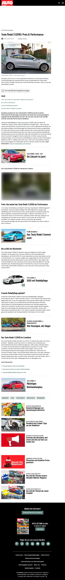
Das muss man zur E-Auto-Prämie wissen (16, 369)
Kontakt (37, 568)
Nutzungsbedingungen (32, 555)
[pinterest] (17, 544)
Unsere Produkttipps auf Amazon (20, 144)
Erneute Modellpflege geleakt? (9, 105)
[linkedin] (32, 544)
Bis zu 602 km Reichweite (8, 102)
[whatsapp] (43, 544)
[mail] (48, 544)
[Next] (48, 59)
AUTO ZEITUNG (4, 30)
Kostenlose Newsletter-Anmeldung (32, 512)
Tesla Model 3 (25, 122)
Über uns (37, 565)
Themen (43, 565)
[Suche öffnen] (59, 3)
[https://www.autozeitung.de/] (7, 3)
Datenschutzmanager (32, 558)
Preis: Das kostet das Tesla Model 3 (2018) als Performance (17, 99)
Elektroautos (31, 398)
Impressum (19, 555)
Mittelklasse (40, 398)
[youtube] (38, 544)
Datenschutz (45, 555)
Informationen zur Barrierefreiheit (32, 561)
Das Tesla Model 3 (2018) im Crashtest (11, 108)
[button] (26, 102)
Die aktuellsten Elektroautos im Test (14, 372)
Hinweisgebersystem (26, 565)
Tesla (12, 398)
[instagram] (22, 544)
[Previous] (3, 59)
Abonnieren (40, 529)
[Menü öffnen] (63, 3)
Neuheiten (10, 30)
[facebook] (27, 544)
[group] (26, 64)
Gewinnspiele (29, 568)
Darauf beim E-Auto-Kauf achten (13, 366)
